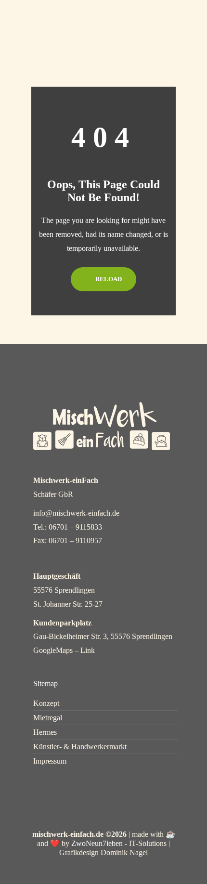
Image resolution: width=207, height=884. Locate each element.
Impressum (49, 761)
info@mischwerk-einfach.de (76, 513)
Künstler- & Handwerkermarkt (80, 746)
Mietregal (47, 718)
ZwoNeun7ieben (97, 843)
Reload (108, 279)
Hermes (45, 732)
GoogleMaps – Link (64, 650)
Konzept (46, 703)
